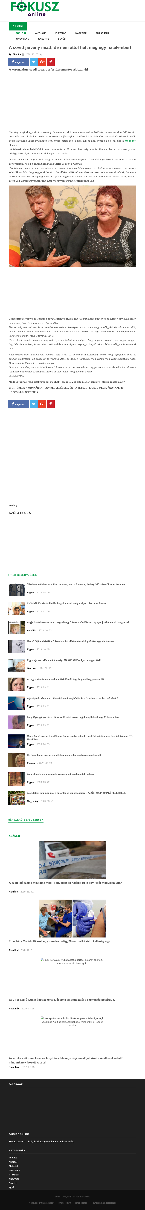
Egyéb (62, 38)
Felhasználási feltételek (103, 1202)
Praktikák (102, 33)
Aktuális (41, 33)
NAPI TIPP (81, 33)
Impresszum (64, 1202)
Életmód (60, 33)
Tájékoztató (81, 1202)
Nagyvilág (22, 38)
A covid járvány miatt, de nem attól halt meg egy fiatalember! (70, 47)
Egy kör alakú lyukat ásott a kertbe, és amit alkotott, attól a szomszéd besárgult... (62, 999)
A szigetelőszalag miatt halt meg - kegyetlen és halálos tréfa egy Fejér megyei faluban (65, 882)
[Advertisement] (72, 107)
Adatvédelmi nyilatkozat (41, 1202)
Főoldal (19, 25)
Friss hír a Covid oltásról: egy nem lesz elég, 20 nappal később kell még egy (59, 941)
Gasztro (43, 38)
